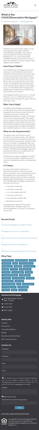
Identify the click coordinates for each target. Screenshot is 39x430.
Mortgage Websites (14, 423)
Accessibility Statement (8, 329)
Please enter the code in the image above (14, 399)
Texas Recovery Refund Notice (10, 336)
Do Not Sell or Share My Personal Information (15, 414)
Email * (4, 363)
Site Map (4, 332)
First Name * (5, 349)
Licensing (4, 323)
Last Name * (5, 356)
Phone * (4, 370)
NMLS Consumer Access (9, 339)
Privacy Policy (5, 326)
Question (4, 387)
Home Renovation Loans (26, 21)
